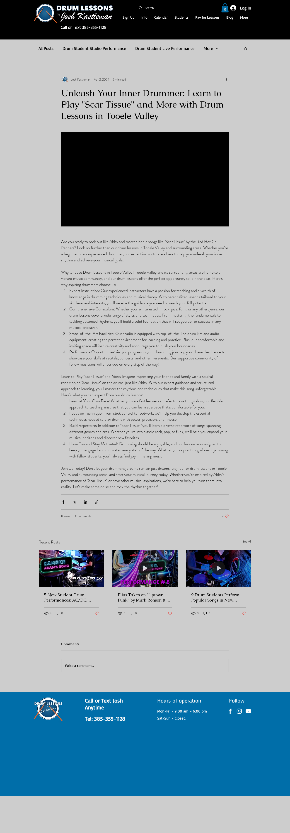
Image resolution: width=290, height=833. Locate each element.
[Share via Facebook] (63, 502)
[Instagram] (239, 711)
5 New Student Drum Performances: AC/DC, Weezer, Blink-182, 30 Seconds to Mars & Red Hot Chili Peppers (69, 597)
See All (246, 541)
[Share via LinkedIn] (85, 502)
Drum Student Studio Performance (94, 48)
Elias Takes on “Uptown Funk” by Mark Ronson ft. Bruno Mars (142, 597)
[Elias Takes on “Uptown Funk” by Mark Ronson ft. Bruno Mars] (145, 568)
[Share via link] (96, 502)
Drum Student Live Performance (165, 48)
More (208, 48)
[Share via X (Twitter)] (74, 502)
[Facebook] (230, 711)
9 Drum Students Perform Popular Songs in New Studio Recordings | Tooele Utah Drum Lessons (216, 597)
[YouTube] (248, 711)
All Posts (46, 48)
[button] (225, 7)
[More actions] (226, 79)
